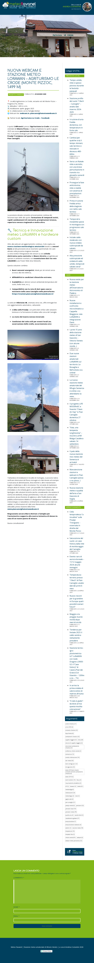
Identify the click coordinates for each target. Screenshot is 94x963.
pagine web (69, 799)
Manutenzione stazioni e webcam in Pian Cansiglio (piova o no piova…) (76, 475)
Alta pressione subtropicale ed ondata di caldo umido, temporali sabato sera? (77, 261)
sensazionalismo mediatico (73, 825)
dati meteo (69, 760)
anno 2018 (69, 727)
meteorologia (69, 796)
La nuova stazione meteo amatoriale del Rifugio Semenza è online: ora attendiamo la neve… (77, 388)
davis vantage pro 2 (71, 764)
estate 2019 (69, 777)
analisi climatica (70, 724)
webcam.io (24, 113)
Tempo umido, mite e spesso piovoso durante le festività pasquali (77, 85)
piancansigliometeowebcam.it (43, 113)
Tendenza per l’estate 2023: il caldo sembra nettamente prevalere (76, 635)
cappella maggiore (70, 740)
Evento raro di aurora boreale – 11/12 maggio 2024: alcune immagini (77, 562)
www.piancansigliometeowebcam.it (23, 509)
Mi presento (76, 9)
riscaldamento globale (72, 818)
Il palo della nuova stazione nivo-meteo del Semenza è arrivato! (76, 457)
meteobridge (69, 789)
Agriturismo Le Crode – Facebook (35, 118)
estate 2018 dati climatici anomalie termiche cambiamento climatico (74, 771)
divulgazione (70, 767)
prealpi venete (70, 805)
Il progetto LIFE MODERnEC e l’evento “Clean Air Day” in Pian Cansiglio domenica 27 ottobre (76, 411)
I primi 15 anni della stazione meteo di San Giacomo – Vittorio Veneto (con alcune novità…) (76, 337)
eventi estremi (70, 780)
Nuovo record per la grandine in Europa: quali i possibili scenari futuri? (77, 601)
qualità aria (69, 815)
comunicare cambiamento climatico (72, 747)
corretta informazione (72, 757)
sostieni (68, 828)
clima (80, 740)
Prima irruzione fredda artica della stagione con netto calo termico (76, 206)
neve (77, 796)
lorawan (73, 786)
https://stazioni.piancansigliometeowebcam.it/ (33, 294)
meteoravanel (70, 793)
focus (79, 780)
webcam (80, 837)
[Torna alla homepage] (19, 5)
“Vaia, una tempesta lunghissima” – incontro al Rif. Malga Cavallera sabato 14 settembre (76, 435)
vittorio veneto (70, 837)
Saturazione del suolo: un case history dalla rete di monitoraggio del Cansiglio (77, 543)
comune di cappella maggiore (73, 743)
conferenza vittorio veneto (73, 751)
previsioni (80, 805)
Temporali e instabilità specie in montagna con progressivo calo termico (77, 224)
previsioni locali (70, 809)
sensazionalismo (70, 821)
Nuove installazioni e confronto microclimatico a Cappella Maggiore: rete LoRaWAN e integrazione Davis (76, 311)
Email (16, 916)
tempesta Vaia (70, 834)
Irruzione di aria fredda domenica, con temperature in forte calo (76, 125)
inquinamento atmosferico (73, 783)
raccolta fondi (79, 815)
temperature (70, 831)
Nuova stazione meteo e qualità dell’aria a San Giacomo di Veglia (76, 493)
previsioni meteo (71, 812)
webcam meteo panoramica (73, 841)
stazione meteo (78, 828)
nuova (25, 246)
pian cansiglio (70, 802)
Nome (17, 907)
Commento (19, 878)
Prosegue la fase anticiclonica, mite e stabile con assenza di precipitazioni (77, 188)
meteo (80, 786)
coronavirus (69, 754)
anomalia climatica (71, 730)
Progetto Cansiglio (16, 95)
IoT (67, 786)
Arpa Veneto (69, 733)
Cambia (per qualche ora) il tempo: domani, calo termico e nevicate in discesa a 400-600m (76, 145)
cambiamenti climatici (72, 736)
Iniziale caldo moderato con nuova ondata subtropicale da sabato (76, 243)
